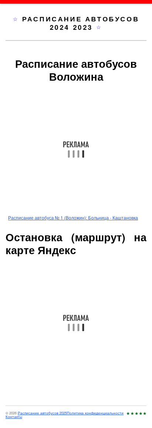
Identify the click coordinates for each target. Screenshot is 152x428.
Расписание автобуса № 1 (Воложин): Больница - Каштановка (73, 217)
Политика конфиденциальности (95, 412)
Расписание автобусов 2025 (42, 412)
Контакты (14, 416)
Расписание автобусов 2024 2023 (80, 23)
